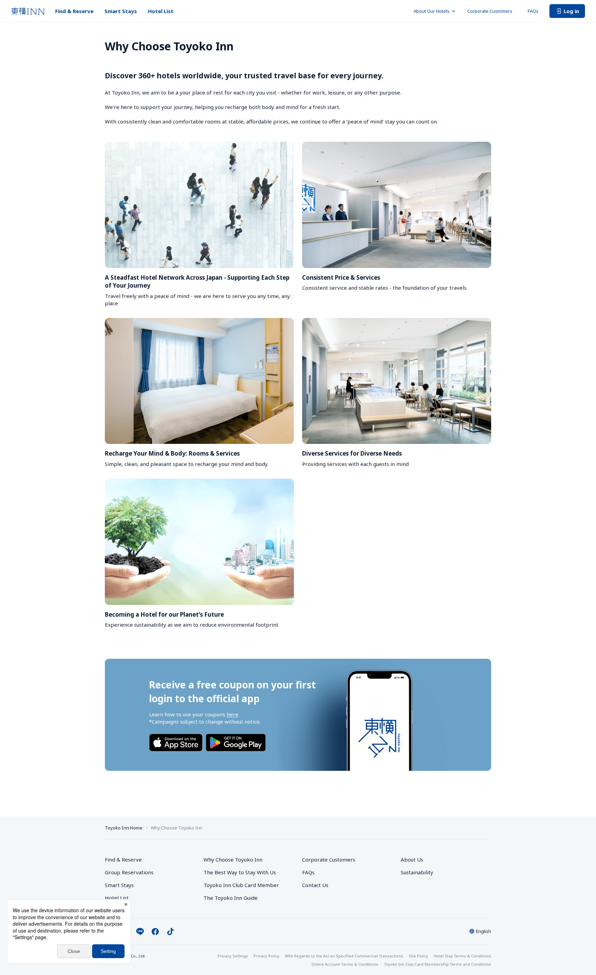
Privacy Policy (266, 955)
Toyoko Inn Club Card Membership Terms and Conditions (437, 964)
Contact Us (315, 885)
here (232, 714)
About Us (412, 859)
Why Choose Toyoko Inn (232, 859)
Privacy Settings (233, 955)
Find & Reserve (74, 11)
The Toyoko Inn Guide (230, 897)
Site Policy (418, 955)
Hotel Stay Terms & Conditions (462, 955)
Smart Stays (121, 11)
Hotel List (160, 11)
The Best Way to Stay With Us (239, 872)
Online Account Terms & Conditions (344, 964)
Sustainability (417, 872)
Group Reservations (129, 872)
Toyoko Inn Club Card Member (241, 885)
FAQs (533, 11)
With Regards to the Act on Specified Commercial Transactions (344, 955)
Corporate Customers (492, 11)
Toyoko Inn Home (123, 828)
